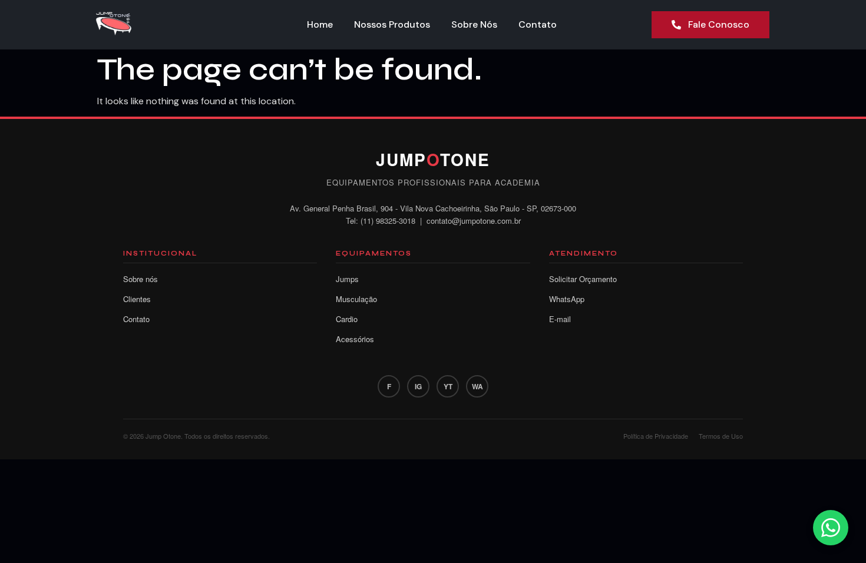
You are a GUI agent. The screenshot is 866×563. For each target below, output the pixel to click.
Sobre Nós (474, 24)
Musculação (356, 298)
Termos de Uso (721, 436)
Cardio (347, 318)
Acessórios (355, 339)
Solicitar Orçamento (583, 278)
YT (448, 386)
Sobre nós (140, 278)
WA (477, 386)
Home (320, 24)
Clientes (137, 298)
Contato (537, 24)
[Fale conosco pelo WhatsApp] (830, 527)
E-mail (560, 318)
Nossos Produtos (392, 24)
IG (418, 386)
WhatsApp (566, 298)
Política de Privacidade (655, 436)
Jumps (347, 278)
